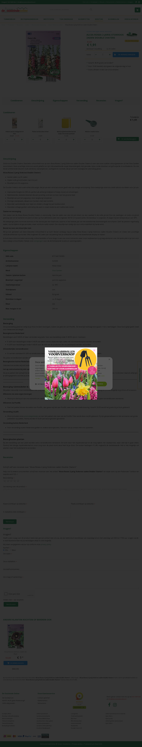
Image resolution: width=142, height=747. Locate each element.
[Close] (94, 350)
